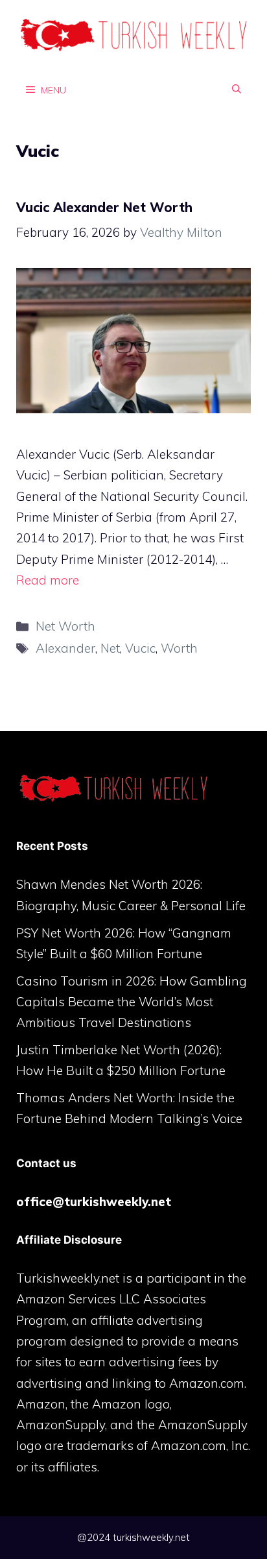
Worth (179, 648)
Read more (47, 580)
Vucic (140, 648)
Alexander (65, 648)
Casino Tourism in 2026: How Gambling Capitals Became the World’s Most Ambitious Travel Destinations (131, 1002)
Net (110, 648)
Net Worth (65, 626)
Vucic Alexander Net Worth (104, 207)
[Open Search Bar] (236, 89)
